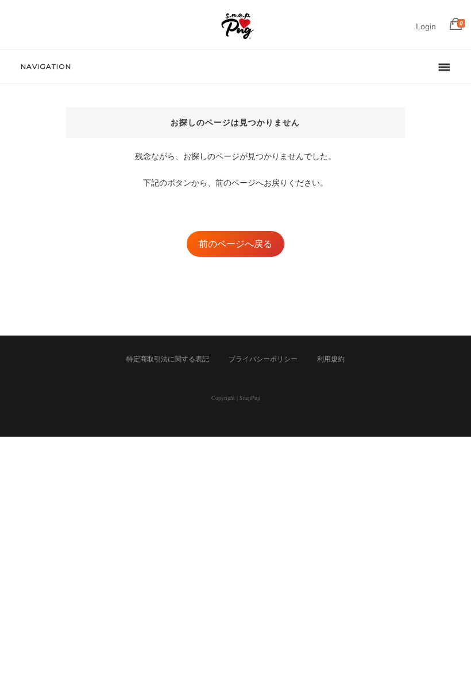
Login (426, 26)
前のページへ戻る (235, 244)
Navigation (46, 66)
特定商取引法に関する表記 (167, 359)
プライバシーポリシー (263, 359)
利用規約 (331, 359)
